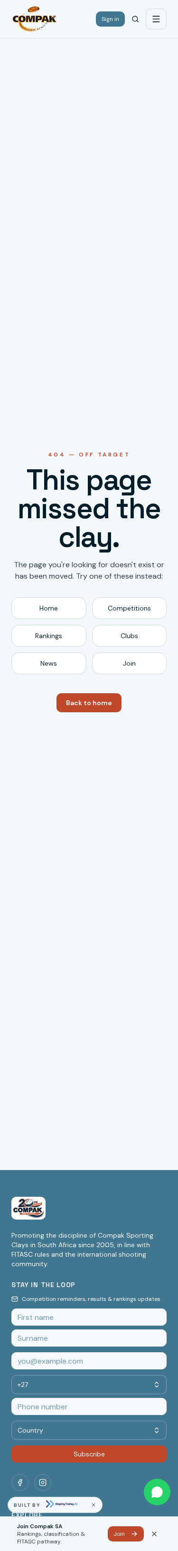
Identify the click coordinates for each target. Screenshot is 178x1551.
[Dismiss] (154, 1534)
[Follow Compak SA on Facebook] (19, 1482)
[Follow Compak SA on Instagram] (42, 1482)
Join (129, 663)
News (48, 663)
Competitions (129, 608)
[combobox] (89, 1384)
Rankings (48, 635)
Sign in (110, 19)
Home (48, 608)
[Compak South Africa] (34, 19)
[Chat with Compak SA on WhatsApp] (157, 1492)
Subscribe (89, 1454)
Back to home (89, 702)
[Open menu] (156, 19)
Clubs (129, 635)
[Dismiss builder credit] (93, 1505)
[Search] (135, 19)
